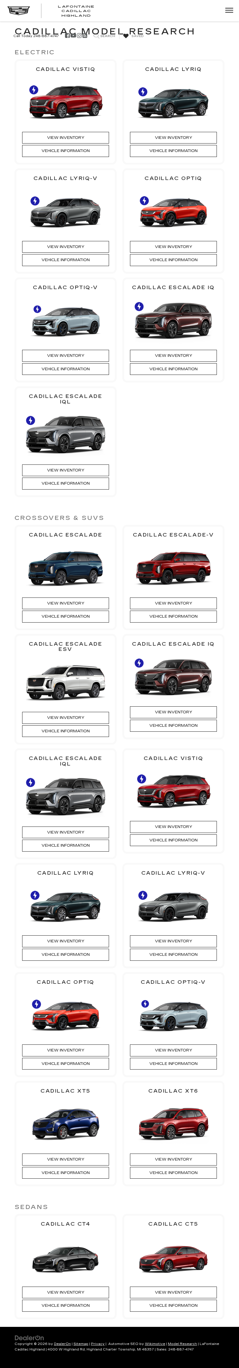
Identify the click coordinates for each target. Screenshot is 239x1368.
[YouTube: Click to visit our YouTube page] (73, 36)
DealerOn (62, 1344)
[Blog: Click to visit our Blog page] (84, 36)
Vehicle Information (65, 150)
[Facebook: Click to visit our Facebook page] (67, 36)
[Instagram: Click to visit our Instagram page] (79, 36)
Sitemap (80, 1344)
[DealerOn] (29, 1337)
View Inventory (66, 137)
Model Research (182, 1344)
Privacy (98, 1344)
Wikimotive (155, 1344)
